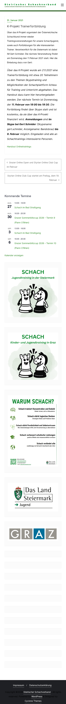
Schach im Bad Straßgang (27, 207)
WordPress (36, 696)
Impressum (18, 685)
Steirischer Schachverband (37, 692)
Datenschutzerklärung (40, 685)
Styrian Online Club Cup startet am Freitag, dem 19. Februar (33, 177)
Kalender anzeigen (14, 255)
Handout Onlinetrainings (19, 146)
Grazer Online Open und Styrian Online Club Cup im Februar (32, 164)
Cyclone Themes (33, 701)
